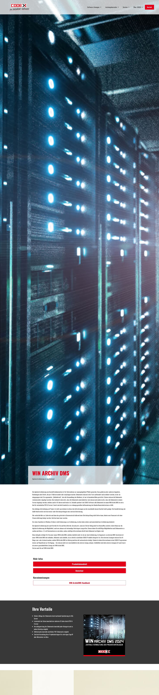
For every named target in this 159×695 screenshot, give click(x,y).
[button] (79, 570)
